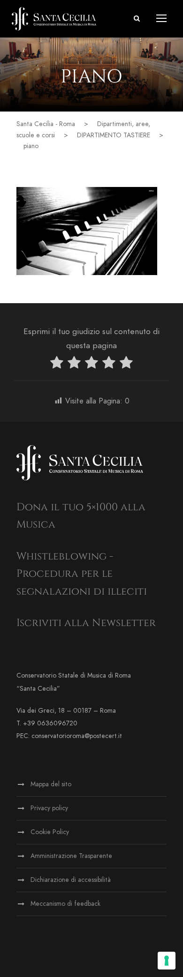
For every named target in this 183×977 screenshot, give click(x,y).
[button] (137, 18)
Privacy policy (49, 808)
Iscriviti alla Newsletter (86, 623)
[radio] (56, 364)
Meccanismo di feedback (65, 903)
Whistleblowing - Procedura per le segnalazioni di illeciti (81, 574)
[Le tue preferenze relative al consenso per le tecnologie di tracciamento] (166, 961)
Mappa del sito (50, 784)
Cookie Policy (49, 832)
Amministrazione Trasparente (71, 855)
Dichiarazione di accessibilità (70, 879)
